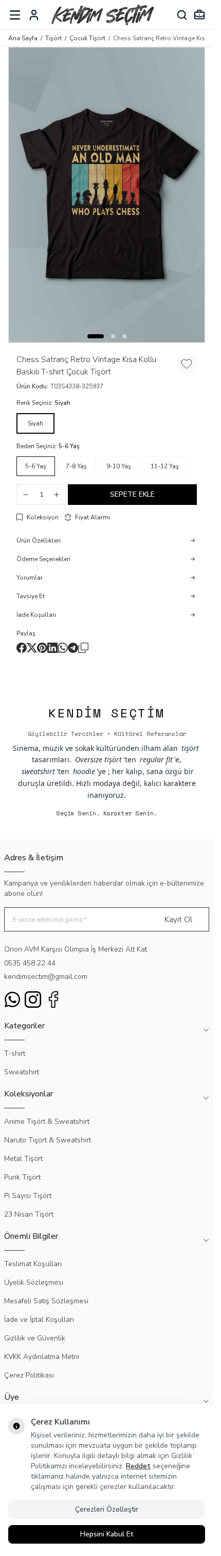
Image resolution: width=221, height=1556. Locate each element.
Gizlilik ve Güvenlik (34, 1338)
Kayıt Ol (178, 919)
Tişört (53, 38)
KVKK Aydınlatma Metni (41, 1357)
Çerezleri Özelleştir (106, 1509)
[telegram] (73, 648)
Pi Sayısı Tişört (27, 1196)
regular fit (156, 759)
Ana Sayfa (23, 38)
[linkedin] (52, 648)
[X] (32, 648)
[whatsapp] (63, 648)
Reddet (138, 1466)
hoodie (84, 771)
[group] (107, 194)
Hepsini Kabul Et (106, 1534)
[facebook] (21, 648)
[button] (95, 336)
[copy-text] (83, 648)
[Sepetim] (199, 15)
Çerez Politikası (29, 1375)
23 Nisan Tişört (28, 1214)
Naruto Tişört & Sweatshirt (47, 1140)
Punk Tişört (22, 1177)
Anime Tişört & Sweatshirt (46, 1121)
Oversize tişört (98, 759)
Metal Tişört (23, 1159)
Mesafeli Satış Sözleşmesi (46, 1301)
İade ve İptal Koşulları (39, 1319)
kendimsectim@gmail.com (45, 976)
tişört (190, 748)
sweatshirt (38, 771)
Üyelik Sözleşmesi (33, 1282)
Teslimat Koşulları (33, 1264)
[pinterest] (42, 648)
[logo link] (102, 14)
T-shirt (14, 1053)
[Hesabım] (34, 15)
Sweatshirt (21, 1072)
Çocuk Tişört (87, 38)
